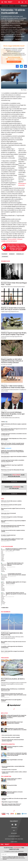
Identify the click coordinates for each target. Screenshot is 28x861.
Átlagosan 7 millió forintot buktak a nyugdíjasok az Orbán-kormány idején (13, 386)
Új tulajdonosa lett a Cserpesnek (9, 769)
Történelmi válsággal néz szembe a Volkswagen (12, 516)
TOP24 (4, 421)
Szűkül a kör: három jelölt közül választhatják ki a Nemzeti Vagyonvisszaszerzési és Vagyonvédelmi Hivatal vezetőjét (12, 451)
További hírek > (5, 607)
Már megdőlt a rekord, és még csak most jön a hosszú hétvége (13, 642)
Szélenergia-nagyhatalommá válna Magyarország (12, 633)
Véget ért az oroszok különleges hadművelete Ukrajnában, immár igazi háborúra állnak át (13, 413)
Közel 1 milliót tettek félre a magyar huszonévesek (12, 651)
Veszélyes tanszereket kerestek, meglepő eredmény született (13, 531)
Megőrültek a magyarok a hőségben (10, 801)
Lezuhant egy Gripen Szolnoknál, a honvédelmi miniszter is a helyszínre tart (14, 434)
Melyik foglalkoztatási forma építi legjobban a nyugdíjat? (11, 700)
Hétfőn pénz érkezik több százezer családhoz (11, 501)
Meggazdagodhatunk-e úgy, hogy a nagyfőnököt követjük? (12, 466)
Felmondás (4, 254)
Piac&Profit (19, 39)
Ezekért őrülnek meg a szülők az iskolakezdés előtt (14, 779)
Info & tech (4, 713)
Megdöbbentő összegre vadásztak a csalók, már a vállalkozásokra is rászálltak (17, 729)
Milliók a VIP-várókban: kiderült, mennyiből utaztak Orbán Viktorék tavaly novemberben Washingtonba (12, 444)
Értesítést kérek (22, 854)
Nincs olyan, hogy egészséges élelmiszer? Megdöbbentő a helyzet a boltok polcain (11, 805)
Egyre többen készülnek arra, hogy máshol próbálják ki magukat (13, 521)
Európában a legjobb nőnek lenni (8, 535)
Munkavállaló (20, 254)
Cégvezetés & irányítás (8, 744)
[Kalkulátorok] (19, 2)
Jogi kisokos (5, 256)
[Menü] (2, 2)
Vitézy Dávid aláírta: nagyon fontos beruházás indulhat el (14, 456)
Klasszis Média (14, 841)
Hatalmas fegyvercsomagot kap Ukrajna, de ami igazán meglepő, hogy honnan (14, 333)
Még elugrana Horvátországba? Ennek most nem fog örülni (13, 509)
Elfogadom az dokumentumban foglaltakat (14, 858)
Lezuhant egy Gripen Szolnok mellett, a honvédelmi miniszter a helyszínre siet (12, 461)
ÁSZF (14, 830)
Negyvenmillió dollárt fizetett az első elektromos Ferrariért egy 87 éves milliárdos (15, 564)
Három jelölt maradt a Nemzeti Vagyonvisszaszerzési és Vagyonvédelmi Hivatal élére (14, 429)
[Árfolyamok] (22, 2)
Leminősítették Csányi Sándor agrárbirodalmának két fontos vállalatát (17, 574)
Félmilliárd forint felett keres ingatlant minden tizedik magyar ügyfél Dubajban (16, 549)
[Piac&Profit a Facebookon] (12, 824)
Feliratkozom (14, 481)
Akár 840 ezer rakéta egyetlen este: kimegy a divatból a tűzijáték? (16, 582)
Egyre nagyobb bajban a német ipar (15, 759)
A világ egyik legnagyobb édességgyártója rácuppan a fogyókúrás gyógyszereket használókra (16, 716)
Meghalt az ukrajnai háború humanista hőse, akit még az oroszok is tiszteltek (13, 308)
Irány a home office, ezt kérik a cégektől (11, 737)
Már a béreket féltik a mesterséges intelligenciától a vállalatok (15, 722)
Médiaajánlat (14, 833)
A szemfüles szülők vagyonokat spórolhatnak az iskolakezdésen (12, 647)
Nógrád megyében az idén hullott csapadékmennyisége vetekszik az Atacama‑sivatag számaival (12, 360)
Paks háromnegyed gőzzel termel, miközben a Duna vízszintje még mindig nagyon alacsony (13, 526)
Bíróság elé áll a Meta (12, 785)
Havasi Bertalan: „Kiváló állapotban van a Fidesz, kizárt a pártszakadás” (13, 439)
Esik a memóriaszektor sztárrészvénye (11, 735)
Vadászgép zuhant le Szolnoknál (8, 513)
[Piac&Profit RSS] (15, 824)
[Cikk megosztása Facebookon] (17, 66)
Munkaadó (11, 254)
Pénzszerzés (5, 657)
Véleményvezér (5, 261)
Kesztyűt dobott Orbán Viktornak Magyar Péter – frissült (14, 283)
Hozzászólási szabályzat (14, 836)
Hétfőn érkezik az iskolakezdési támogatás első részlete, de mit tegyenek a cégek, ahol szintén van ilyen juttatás (13, 695)
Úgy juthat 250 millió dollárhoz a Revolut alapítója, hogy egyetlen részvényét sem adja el (16, 594)
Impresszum (14, 827)
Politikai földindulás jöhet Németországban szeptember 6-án (14, 424)
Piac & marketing (6, 776)
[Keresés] (26, 2)
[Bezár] (26, 844)
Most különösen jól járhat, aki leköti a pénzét (11, 504)
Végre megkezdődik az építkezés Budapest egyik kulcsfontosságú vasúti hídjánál (12, 539)
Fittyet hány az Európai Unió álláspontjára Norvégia (12, 469)
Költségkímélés (5, 611)
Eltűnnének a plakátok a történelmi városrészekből (15, 792)
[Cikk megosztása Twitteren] (21, 66)
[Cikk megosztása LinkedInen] (25, 66)
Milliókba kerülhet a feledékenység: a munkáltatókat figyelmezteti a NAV (13, 689)
